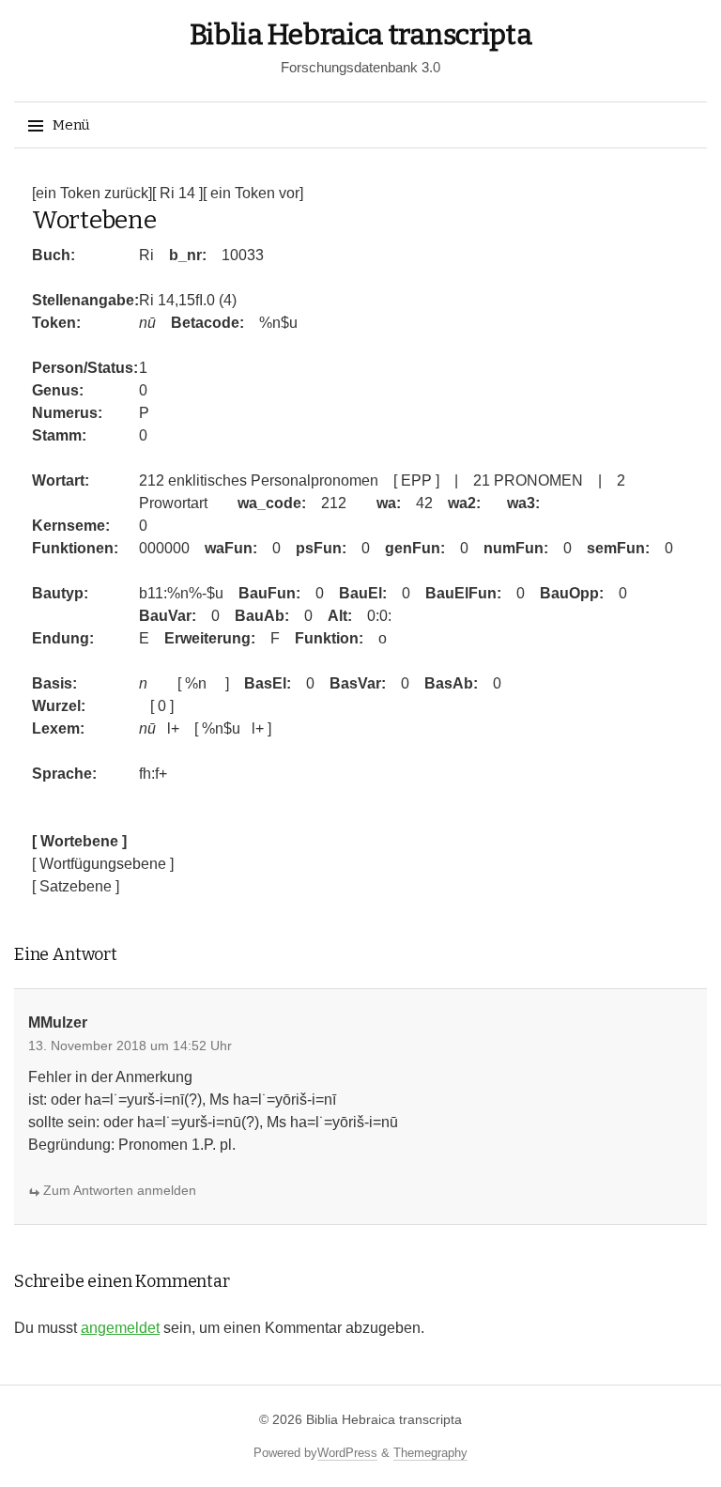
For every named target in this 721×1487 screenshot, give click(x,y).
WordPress (347, 1453)
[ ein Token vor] (253, 193)
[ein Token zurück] (92, 193)
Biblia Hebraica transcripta (361, 35)
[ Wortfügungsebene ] (103, 864)
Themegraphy (430, 1453)
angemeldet (120, 1328)
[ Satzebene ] (75, 886)
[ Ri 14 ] (177, 193)
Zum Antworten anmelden (119, 1190)
